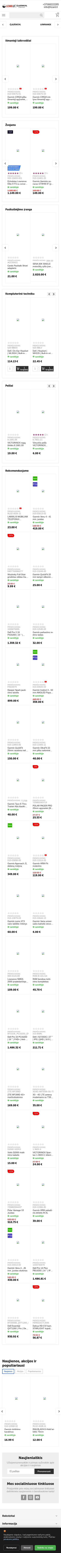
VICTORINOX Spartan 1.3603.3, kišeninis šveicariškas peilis (43, 1153)
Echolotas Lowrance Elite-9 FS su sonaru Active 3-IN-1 (17, 182)
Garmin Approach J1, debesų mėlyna (17, 864)
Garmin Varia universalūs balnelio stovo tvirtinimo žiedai (42, 922)
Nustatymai (11, 1548)
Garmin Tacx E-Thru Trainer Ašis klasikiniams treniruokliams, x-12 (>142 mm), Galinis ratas (18, 805)
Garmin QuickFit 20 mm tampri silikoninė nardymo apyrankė (42, 575)
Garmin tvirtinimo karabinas (12, 1430)
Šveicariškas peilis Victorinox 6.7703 (41, 442)
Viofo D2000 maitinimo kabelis (16, 1153)
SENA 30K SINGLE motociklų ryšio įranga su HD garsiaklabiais (43, 265)
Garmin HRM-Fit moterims (40, 864)
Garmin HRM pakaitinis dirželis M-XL (42, 1211)
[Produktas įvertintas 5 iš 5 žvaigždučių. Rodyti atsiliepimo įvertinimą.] (13, 173)
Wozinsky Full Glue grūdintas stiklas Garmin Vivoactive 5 (18, 575)
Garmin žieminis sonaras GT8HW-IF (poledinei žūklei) (43, 182)
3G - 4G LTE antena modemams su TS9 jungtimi (42, 1095)
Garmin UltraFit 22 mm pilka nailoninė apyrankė (41, 749)
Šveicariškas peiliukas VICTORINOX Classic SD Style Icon (18, 444)
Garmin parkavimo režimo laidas (43, 633)
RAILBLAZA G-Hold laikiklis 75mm (43, 1430)
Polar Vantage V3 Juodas (16, 1211)
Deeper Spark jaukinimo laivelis (17, 691)
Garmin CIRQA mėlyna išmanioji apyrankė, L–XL (26, 98)
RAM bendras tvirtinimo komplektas (42, 980)
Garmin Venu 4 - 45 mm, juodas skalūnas (17, 1269)
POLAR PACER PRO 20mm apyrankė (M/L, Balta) (43, 806)
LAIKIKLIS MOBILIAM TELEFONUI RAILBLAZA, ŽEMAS (18, 517)
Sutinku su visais (45, 1548)
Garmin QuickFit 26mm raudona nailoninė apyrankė (18, 749)
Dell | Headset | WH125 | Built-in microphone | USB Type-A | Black (42, 352)
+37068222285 (51, 4)
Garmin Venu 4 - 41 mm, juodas (42, 517)
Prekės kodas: (23, 92)
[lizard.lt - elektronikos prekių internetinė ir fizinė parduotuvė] (14, 5)
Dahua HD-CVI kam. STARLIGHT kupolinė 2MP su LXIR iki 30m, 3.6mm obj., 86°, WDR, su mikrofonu (43, 1327)
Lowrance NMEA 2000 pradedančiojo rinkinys (17, 980)
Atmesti (27, 1548)
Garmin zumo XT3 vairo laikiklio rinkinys (17, 922)
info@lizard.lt (51, 7)
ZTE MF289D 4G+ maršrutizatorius (16, 1095)
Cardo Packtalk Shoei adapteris (18, 266)
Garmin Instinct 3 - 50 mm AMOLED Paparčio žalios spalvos (43, 691)
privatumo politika (11, 1539)
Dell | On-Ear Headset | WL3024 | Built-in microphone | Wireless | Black (18, 352)
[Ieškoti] (41, 15)
